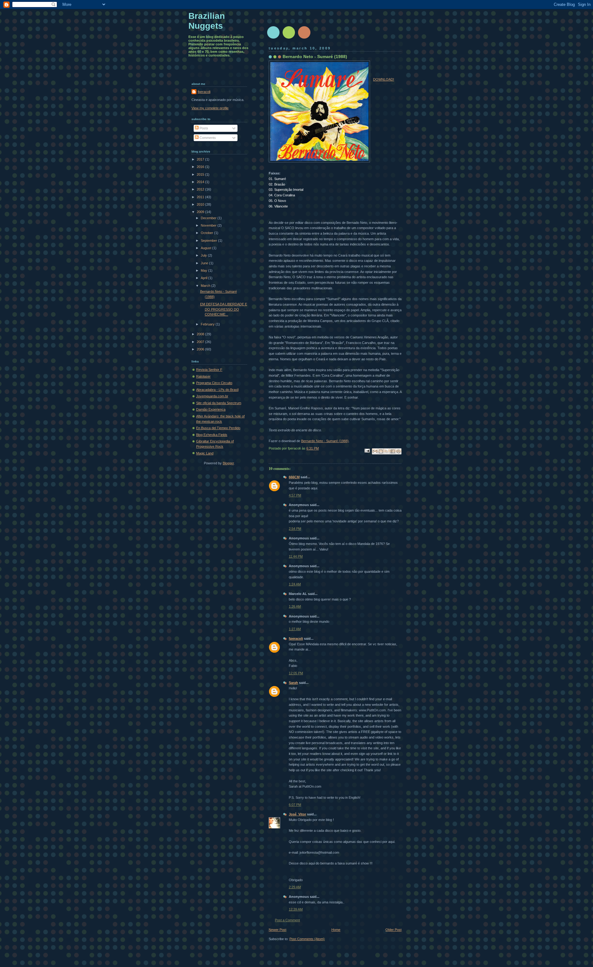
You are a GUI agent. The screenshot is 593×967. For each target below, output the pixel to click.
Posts (203, 128)
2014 (201, 182)
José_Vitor (297, 814)
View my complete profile (210, 108)
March (206, 285)
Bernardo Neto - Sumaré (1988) (325, 441)
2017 (201, 159)
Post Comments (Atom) (307, 939)
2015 (201, 174)
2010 (201, 204)
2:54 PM (295, 528)
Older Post (393, 929)
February (208, 324)
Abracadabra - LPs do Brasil (217, 389)
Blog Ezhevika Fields (211, 435)
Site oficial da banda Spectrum (218, 403)
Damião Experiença (210, 409)
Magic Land (204, 453)
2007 (201, 342)
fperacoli (296, 638)
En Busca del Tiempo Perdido (218, 428)
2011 (201, 197)
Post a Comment (287, 920)
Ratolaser (203, 376)
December (209, 218)
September (209, 240)
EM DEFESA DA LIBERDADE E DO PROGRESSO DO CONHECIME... (223, 309)
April (204, 278)
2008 (201, 334)
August (206, 248)
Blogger (228, 463)
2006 (201, 349)
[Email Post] (366, 450)
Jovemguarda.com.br (212, 396)
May (204, 270)
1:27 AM (295, 629)
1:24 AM (295, 584)
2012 (201, 189)
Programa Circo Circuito (214, 383)
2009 (201, 212)
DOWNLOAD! (383, 79)
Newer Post (277, 929)
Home (335, 929)
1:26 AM (295, 606)
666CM (294, 477)
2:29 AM (295, 887)
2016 (201, 167)
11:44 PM (296, 556)
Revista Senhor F (209, 369)
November (209, 225)
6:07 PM (295, 804)
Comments (207, 138)
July (204, 255)
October (207, 233)
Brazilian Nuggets (206, 21)
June (205, 263)
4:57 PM (295, 495)
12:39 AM (296, 909)
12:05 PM (296, 673)
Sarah (293, 682)
